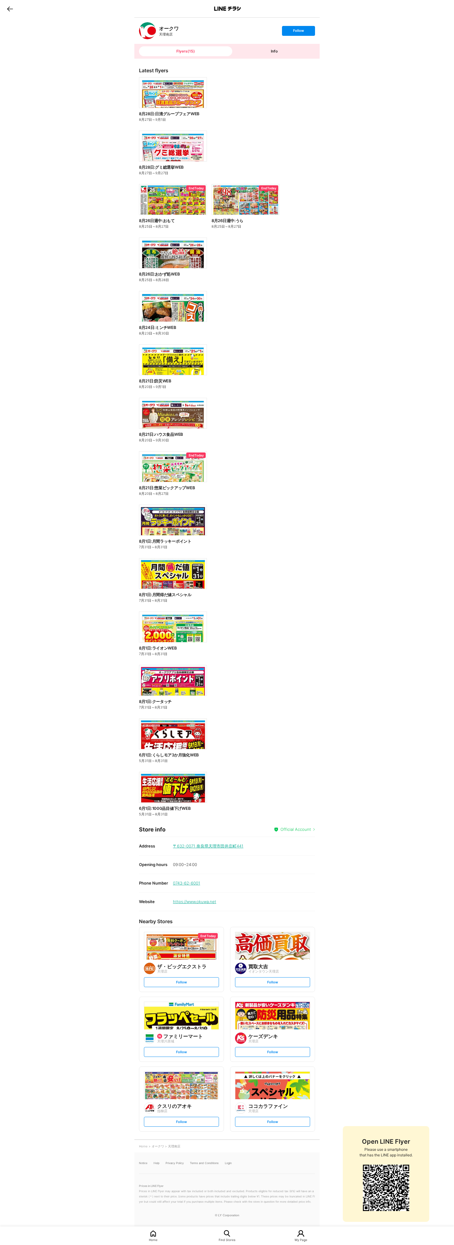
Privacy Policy (175, 1163)
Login (228, 1163)
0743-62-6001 (186, 883)
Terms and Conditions (204, 1163)
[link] (147, 30)
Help (156, 1163)
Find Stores (227, 1239)
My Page (301, 1239)
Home (153, 1239)
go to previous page (10, 8)
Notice (143, 1163)
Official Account (295, 829)
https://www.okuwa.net (194, 901)
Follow (298, 32)
